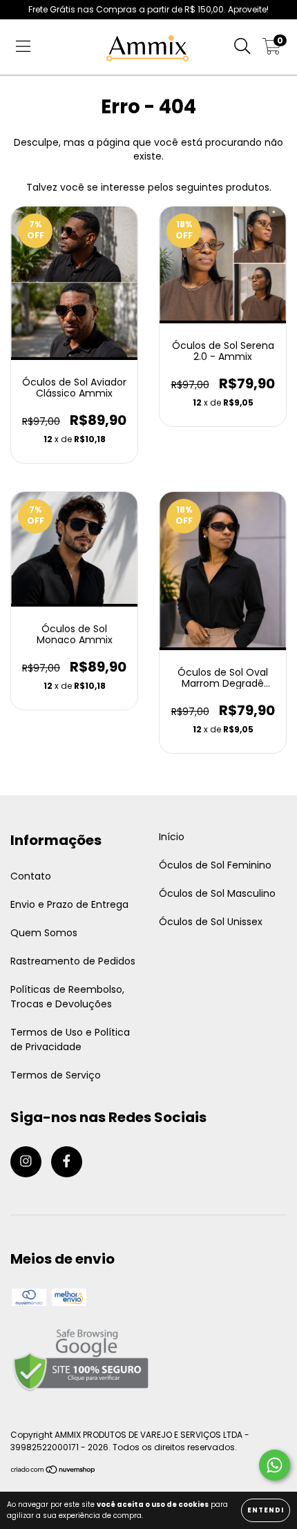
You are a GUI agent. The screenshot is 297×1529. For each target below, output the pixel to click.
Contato (30, 876)
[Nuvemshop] (53, 1471)
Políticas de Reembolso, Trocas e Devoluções (67, 996)
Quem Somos (43, 933)
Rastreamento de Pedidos (72, 961)
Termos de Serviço (55, 1075)
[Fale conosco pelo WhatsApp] (274, 1465)
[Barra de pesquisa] (242, 47)
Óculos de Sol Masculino (217, 893)
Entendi (265, 1510)
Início (171, 837)
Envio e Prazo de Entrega (69, 904)
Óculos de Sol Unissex (210, 922)
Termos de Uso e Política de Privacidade (70, 1039)
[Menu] (23, 47)
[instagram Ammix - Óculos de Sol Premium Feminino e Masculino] (25, 1161)
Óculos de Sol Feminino (215, 865)
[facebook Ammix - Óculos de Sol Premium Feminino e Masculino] (66, 1161)
